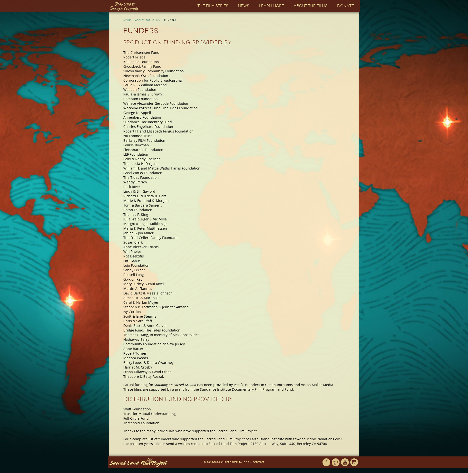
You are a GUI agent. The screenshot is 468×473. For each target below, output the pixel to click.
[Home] (123, 6)
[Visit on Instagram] (354, 462)
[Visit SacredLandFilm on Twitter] (335, 462)
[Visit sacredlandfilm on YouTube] (345, 462)
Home (127, 20)
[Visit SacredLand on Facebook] (326, 462)
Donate (345, 5)
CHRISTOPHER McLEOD (235, 462)
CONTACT (258, 462)
